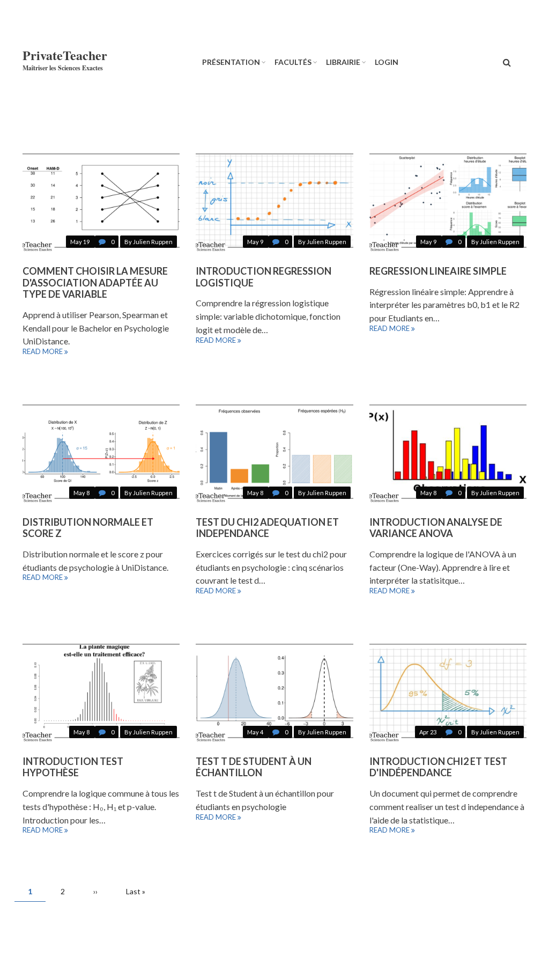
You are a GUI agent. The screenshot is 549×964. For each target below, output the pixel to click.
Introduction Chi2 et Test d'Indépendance (438, 767)
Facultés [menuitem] (292, 62)
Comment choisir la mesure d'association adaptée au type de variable (95, 282)
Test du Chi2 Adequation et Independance (267, 528)
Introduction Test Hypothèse (73, 767)
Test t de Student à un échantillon (253, 767)
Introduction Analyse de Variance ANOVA (435, 528)
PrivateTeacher (65, 55)
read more (43, 351)
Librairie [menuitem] (343, 62)
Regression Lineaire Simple (438, 271)
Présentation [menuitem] (231, 62)
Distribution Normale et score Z (88, 528)
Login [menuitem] (386, 62)
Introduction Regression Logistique (263, 277)
